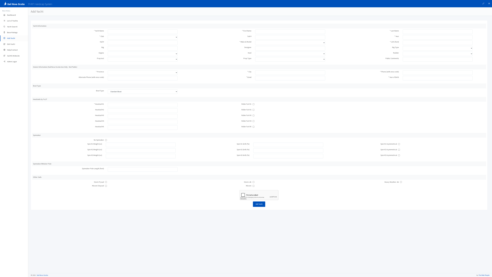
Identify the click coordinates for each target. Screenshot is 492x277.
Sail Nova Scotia (42, 275)
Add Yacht (259, 204)
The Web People (484, 275)
